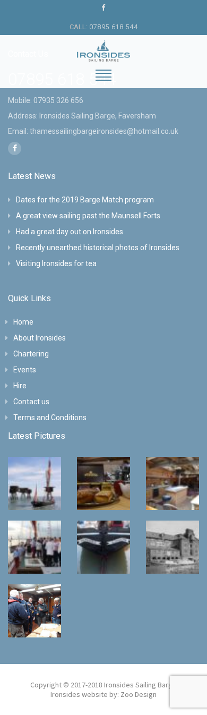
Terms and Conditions (50, 417)
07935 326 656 (58, 100)
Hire (20, 385)
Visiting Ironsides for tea (56, 263)
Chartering (31, 354)
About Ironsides (39, 338)
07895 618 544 (113, 27)
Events (24, 369)
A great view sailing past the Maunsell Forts (88, 215)
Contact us (31, 401)
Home (23, 322)
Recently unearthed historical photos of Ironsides (97, 247)
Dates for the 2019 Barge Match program (85, 199)
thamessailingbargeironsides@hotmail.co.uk (104, 131)
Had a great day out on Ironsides (69, 231)
